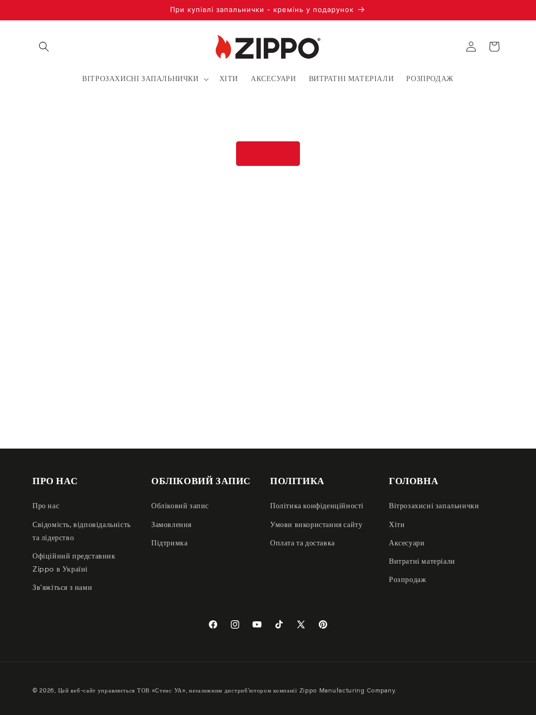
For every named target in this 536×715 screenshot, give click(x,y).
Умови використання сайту (316, 525)
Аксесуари (407, 543)
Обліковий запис (180, 506)
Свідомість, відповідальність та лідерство (81, 531)
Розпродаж (407, 580)
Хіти (397, 525)
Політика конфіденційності (317, 506)
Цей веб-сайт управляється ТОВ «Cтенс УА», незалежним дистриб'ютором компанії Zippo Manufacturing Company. (227, 691)
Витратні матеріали (422, 561)
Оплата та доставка (302, 543)
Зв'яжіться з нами (62, 587)
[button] (43, 46)
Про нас (45, 506)
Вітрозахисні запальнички (434, 506)
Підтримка (169, 543)
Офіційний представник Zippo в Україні (74, 563)
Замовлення (171, 525)
